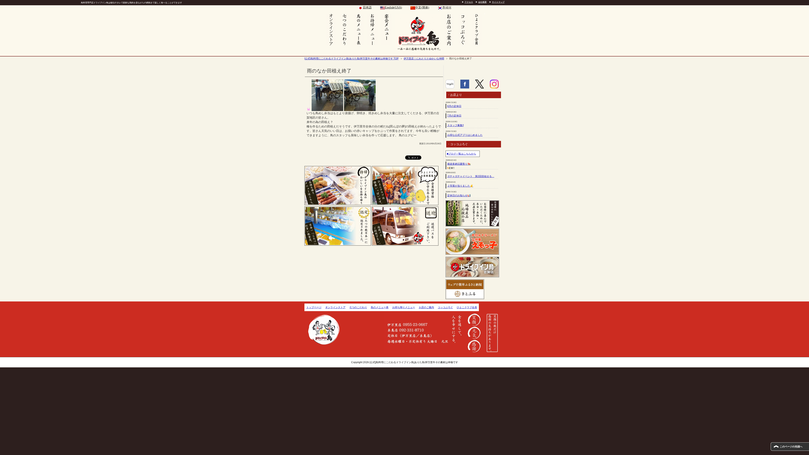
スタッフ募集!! (455, 125)
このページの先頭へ (791, 446)
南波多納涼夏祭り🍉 (459, 163)
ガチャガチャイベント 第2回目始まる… (470, 176)
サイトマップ (498, 2)
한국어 (446, 7)
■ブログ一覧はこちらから (461, 153)
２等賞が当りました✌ (460, 185)
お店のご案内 (426, 307)
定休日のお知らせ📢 (459, 195)
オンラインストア (335, 307)
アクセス (469, 2)
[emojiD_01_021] (309, 108)
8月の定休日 (454, 106)
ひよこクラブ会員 (467, 307)
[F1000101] (360, 108)
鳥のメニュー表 (379, 307)
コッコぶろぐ (445, 307)
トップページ (313, 307)
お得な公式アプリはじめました (465, 135)
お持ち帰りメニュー (403, 307)
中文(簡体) (422, 7)
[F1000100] (327, 108)
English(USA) (393, 7)
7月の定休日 (454, 115)
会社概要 (482, 2)
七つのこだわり (358, 307)
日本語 (367, 7)
